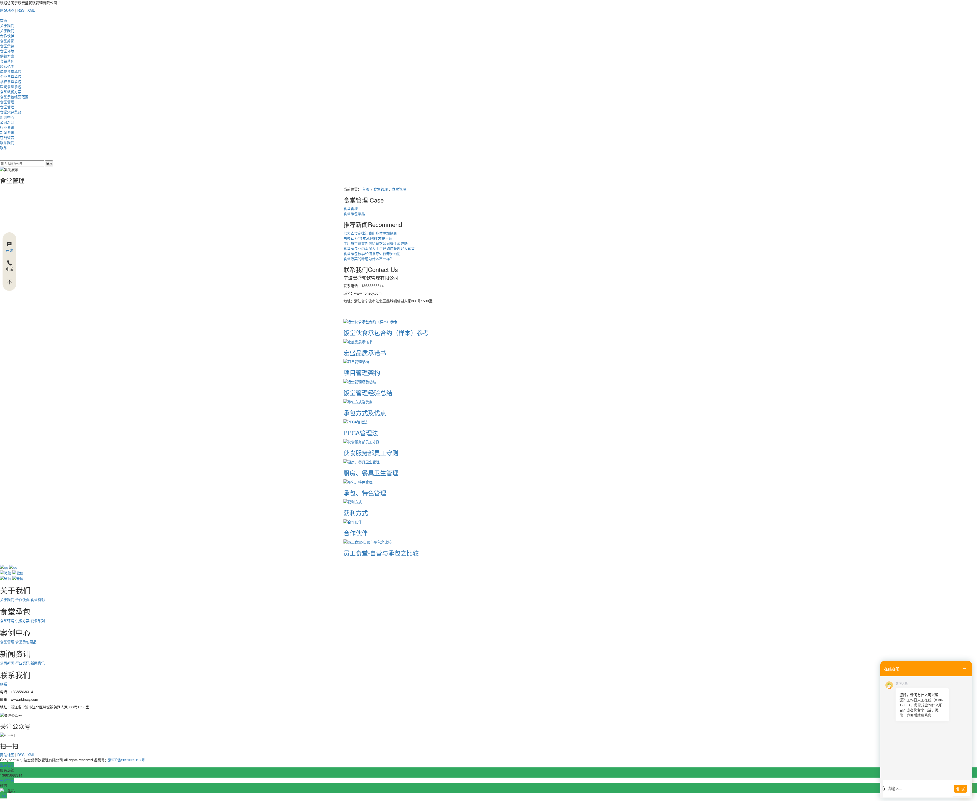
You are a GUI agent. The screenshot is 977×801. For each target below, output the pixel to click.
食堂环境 (7, 50)
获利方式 (355, 512)
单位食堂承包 (10, 71)
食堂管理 (7, 101)
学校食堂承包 (10, 81)
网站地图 (7, 10)
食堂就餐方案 (10, 91)
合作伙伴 (7, 35)
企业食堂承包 (10, 76)
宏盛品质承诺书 (364, 352)
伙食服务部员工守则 (370, 452)
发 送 (960, 788)
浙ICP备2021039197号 (126, 759)
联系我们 (7, 142)
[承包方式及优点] (357, 401)
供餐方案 (7, 56)
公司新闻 (7, 122)
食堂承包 (7, 45)
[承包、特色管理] (357, 481)
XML (31, 10)
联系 (3, 147)
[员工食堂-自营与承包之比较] (367, 541)
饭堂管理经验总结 (367, 392)
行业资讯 (7, 127)
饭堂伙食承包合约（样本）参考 (386, 332)
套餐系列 (7, 61)
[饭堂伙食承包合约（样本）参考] (370, 321)
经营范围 (7, 66)
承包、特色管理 (364, 492)
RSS (20, 10)
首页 (3, 20)
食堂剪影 (7, 40)
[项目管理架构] (356, 361)
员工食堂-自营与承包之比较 (381, 552)
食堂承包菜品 (10, 112)
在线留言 (7, 137)
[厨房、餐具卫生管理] (361, 461)
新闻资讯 (7, 132)
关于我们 (7, 25)
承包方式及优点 (364, 412)
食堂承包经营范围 (14, 96)
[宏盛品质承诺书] (357, 341)
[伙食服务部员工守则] (361, 441)
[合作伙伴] (352, 521)
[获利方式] (352, 501)
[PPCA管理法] (355, 421)
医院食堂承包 (10, 86)
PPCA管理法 (360, 432)
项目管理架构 (361, 372)
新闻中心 (7, 117)
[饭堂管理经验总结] (359, 381)
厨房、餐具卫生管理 (370, 472)
